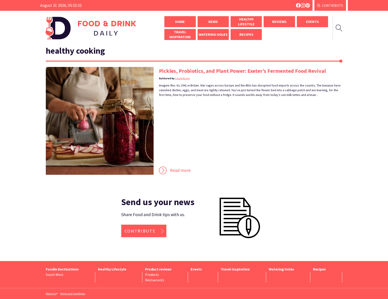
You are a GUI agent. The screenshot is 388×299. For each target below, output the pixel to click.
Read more (180, 170)
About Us (51, 293)
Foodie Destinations (62, 269)
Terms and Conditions (72, 293)
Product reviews (158, 269)
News (213, 21)
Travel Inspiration (180, 34)
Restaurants (154, 280)
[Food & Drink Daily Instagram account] (303, 5)
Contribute (332, 5)
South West (55, 274)
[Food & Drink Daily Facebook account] (298, 5)
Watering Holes (213, 34)
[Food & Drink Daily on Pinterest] (307, 5)
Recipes (246, 34)
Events (312, 21)
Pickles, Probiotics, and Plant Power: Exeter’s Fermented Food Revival (242, 70)
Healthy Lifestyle (246, 21)
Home (180, 21)
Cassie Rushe (182, 78)
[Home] (100, 28)
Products (152, 274)
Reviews (279, 21)
